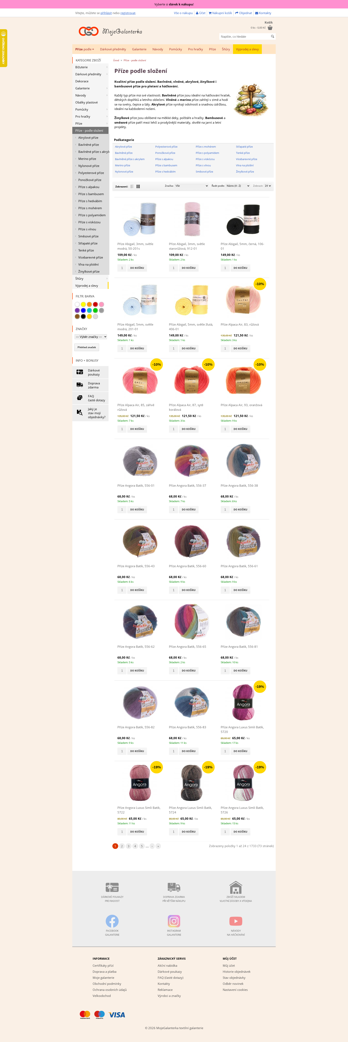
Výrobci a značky (169, 996)
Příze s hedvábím (90, 201)
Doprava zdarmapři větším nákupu (174, 899)
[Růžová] (101, 304)
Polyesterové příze (91, 173)
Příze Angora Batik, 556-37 (187, 485)
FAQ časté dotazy (96, 398)
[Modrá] (83, 310)
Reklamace (165, 990)
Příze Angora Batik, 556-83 (187, 727)
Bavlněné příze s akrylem (93, 152)
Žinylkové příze (88, 271)
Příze (212, 49)
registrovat (127, 13)
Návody (157, 49)
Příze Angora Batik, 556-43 (136, 566)
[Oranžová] (89, 304)
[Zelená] (95, 310)
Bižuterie (81, 67)
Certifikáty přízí (103, 965)
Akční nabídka (167, 965)
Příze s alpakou (88, 187)
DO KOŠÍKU (137, 268)
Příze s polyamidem (92, 215)
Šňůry (226, 49)
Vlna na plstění (88, 264)
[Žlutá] (83, 304)
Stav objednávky (234, 978)
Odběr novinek (233, 984)
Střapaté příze (87, 243)
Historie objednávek (237, 972)
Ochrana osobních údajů (110, 990)
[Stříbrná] (95, 316)
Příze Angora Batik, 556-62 (136, 647)
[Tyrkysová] (89, 310)
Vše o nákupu (183, 13)
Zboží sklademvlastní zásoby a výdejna (236, 899)
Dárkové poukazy (94, 372)
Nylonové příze (88, 166)
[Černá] (83, 316)
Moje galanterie (103, 978)
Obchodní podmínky (107, 984)
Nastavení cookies (235, 990)
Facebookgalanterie (112, 932)
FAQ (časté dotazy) (170, 978)
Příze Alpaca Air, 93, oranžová (241, 405)
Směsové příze (88, 236)
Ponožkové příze (89, 180)
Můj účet (229, 965)
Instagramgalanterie (174, 932)
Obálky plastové (86, 102)
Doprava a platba (104, 972)
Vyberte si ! (174, 4)
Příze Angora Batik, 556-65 (187, 647)
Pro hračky (195, 49)
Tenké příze (86, 250)
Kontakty (264, 13)
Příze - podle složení (89, 130)
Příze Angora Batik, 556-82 (136, 727)
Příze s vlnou (87, 229)
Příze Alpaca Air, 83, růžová (240, 324)
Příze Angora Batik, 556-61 (239, 566)
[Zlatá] (89, 316)
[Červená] (95, 304)
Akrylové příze (88, 138)
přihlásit (106, 13)
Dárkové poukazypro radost (112, 899)
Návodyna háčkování (236, 932)
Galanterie (139, 49)
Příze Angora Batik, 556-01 (136, 485)
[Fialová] (77, 310)
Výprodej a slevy (247, 49)
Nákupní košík (221, 13)
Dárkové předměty (113, 49)
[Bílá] (77, 304)
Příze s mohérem (90, 208)
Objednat (245, 13)
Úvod (116, 60)
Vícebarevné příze (90, 257)
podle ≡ (84, 49)
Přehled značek (87, 347)
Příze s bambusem (91, 194)
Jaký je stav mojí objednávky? (96, 413)
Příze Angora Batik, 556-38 (239, 485)
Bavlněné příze (88, 145)
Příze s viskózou (89, 222)
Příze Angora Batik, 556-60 (187, 566)
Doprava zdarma (94, 385)
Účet (201, 13)
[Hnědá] (77, 316)
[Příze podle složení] (251, 117)
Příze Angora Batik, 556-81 (239, 647)
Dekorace (81, 81)
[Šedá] (101, 310)
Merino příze (87, 159)
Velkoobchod (102, 996)
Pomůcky (175, 49)
